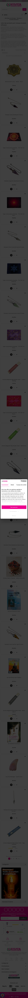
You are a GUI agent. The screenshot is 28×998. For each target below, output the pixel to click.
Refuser (14, 515)
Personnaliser (13, 511)
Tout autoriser (14, 507)
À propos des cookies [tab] (21, 484)
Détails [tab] (12, 484)
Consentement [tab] (4, 484)
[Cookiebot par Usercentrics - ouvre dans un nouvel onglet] (21, 481)
